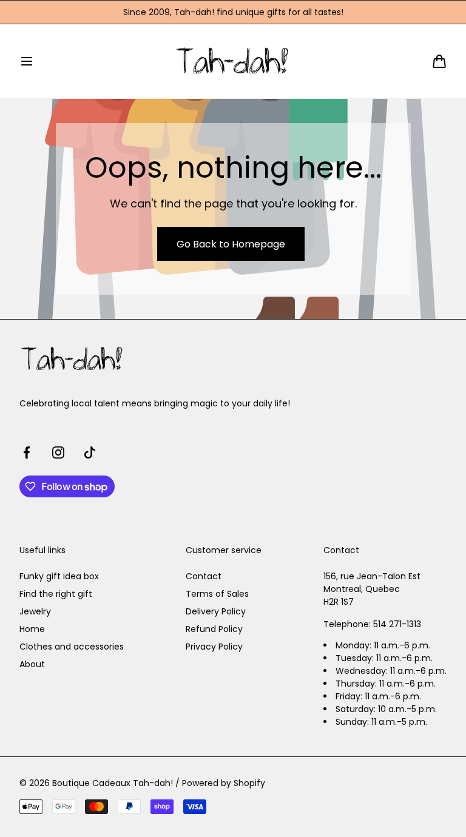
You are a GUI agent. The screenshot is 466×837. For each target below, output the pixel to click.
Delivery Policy (216, 611)
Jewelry (35, 611)
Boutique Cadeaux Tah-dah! (112, 783)
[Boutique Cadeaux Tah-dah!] (233, 61)
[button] (26, 61)
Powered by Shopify (223, 783)
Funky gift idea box (59, 576)
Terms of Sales (217, 594)
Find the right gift (55, 594)
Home (32, 629)
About (32, 664)
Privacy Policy (214, 646)
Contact (203, 576)
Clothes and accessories (71, 646)
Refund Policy (214, 629)
